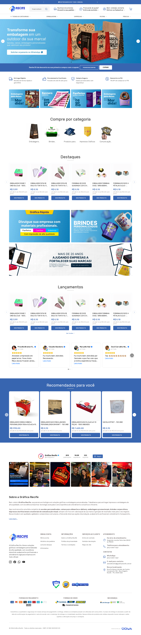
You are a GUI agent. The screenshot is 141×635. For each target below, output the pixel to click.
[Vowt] (121, 628)
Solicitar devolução (89, 541)
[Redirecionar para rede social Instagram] (10, 562)
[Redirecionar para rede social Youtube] (23, 562)
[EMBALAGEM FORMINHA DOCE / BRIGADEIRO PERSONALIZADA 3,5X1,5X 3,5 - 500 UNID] (101, 173)
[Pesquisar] (46, 9)
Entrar (109, 10)
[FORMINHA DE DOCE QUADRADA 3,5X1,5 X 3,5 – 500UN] (81, 173)
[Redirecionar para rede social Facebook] (14, 562)
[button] (43, 2)
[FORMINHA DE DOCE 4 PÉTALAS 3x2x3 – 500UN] (122, 173)
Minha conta (44, 538)
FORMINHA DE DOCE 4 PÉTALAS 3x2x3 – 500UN (121, 185)
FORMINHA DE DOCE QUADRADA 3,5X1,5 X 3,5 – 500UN (79, 185)
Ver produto (19, 198)
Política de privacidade (69, 541)
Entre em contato (88, 538)
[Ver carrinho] (130, 9)
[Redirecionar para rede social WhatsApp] (19, 562)
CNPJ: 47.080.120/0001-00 (51, 628)
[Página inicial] (17, 8)
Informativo (44, 548)
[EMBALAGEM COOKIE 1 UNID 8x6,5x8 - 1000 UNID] (19, 173)
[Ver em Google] (14, 348)
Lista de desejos (46, 545)
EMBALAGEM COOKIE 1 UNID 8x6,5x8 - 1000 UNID (18, 185)
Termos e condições (68, 545)
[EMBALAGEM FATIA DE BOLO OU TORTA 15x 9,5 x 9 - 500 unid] (39, 173)
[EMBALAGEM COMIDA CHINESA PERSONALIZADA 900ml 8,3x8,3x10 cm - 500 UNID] (24, 406)
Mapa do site (86, 545)
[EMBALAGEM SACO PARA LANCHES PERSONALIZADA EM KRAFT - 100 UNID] (55, 406)
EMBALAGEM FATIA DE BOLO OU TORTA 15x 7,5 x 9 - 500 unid (59, 185)
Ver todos (69, 333)
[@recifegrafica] (41, 456)
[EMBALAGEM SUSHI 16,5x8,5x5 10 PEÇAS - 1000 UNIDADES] (86, 406)
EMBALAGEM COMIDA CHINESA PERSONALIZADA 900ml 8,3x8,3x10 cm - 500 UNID (23, 424)
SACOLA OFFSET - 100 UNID (113, 422)
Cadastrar (119, 10)
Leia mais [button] (16, 363)
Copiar (106, 67)
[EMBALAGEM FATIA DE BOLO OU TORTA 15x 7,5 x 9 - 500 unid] (60, 173)
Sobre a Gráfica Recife (69, 538)
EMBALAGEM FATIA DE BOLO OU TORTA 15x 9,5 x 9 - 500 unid (39, 185)
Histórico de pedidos (47, 541)
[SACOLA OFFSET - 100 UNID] (117, 406)
